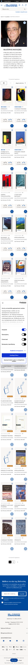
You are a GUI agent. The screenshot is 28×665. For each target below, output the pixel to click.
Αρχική (2, 16)
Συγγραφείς (7, 16)
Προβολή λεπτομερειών (16, 350)
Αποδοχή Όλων (14, 355)
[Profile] (22, 5)
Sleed (20, 660)
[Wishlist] (19, 5)
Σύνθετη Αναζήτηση (21, 12)
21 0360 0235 (24, 1)
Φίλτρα (14, 660)
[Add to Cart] (12, 125)
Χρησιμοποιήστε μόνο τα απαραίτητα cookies (14, 360)
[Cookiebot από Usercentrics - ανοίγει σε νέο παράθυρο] (19, 303)
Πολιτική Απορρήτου (18, 663)
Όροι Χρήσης (7, 663)
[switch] (24, 334)
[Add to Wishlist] (12, 87)
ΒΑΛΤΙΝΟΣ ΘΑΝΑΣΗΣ (7, 111)
